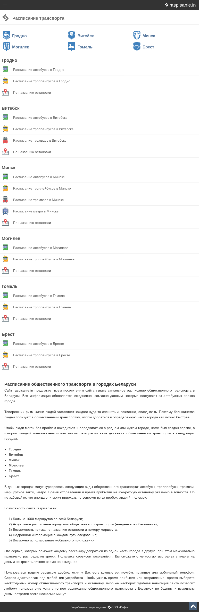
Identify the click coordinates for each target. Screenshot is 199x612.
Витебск (85, 36)
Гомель (84, 47)
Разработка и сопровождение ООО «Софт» (99, 607)
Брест (148, 47)
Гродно (19, 36)
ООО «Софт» (23, 6)
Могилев (20, 47)
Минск (148, 36)
